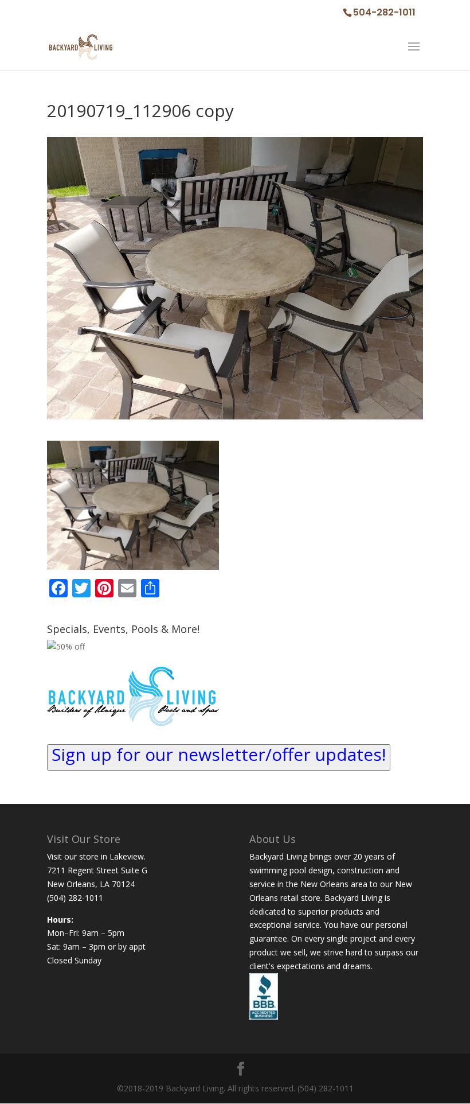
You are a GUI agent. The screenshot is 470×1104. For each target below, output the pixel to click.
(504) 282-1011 (75, 897)
